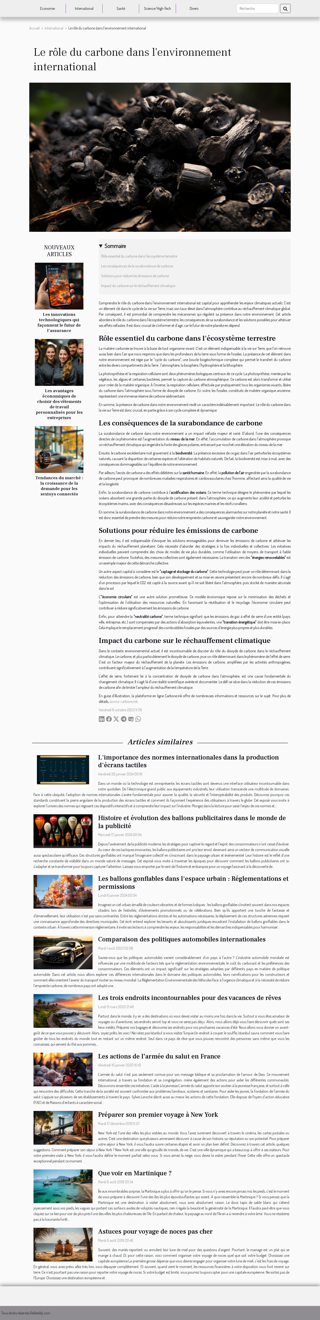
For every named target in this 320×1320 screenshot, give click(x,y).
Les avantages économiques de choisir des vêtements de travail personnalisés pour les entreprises (59, 404)
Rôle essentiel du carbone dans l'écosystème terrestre (139, 256)
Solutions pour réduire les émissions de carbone (135, 275)
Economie (47, 8)
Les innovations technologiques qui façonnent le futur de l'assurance (59, 322)
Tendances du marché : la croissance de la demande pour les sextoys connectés (59, 486)
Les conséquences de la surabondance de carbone (137, 266)
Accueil (34, 28)
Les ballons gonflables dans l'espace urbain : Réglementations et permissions (193, 882)
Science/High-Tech (157, 8)
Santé (121, 8)
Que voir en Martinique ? (135, 1173)
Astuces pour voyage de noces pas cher (155, 1231)
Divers (194, 8)
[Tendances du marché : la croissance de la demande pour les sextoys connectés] (59, 449)
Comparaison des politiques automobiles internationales (182, 939)
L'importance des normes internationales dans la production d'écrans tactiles (188, 761)
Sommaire (115, 245)
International (84, 8)
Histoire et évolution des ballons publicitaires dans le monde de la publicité (192, 822)
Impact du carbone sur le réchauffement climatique (138, 285)
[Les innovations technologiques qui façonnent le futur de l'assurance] (59, 285)
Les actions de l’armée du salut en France (159, 1056)
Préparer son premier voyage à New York (158, 1114)
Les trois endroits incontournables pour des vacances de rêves (189, 998)
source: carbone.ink (124, 701)
